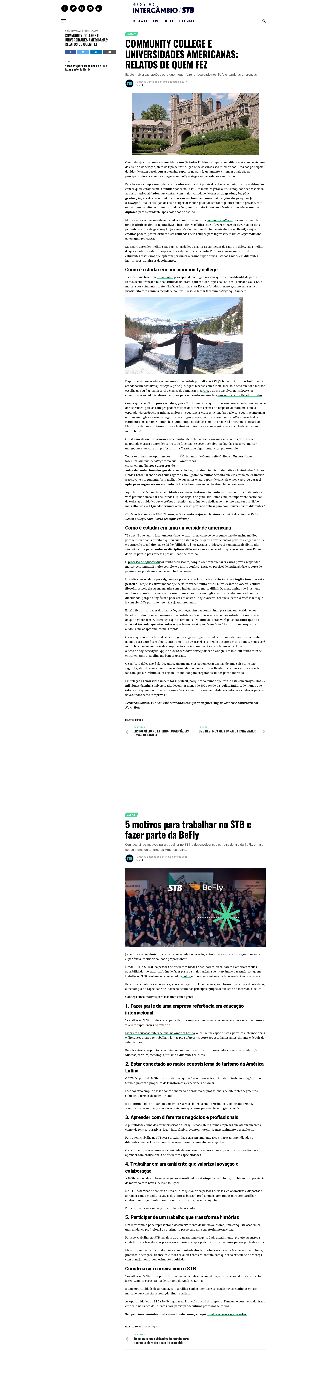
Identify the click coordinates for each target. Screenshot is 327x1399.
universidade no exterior (179, 535)
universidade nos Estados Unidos (239, 395)
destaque (152, 1327)
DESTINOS (168, 21)
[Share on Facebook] (70, 52)
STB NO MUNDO (186, 21)
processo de (144, 562)
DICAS (155, 21)
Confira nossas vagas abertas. (227, 1314)
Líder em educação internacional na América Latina (160, 1033)
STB (141, 85)
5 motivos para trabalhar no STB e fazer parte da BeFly (86, 67)
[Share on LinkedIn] (96, 52)
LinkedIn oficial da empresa (203, 1301)
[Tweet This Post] (83, 52)
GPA (206, 391)
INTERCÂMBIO (140, 21)
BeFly (186, 976)
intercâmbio (165, 277)
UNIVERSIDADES (91, 31)
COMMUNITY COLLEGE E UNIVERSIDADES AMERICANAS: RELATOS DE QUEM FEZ (86, 39)
